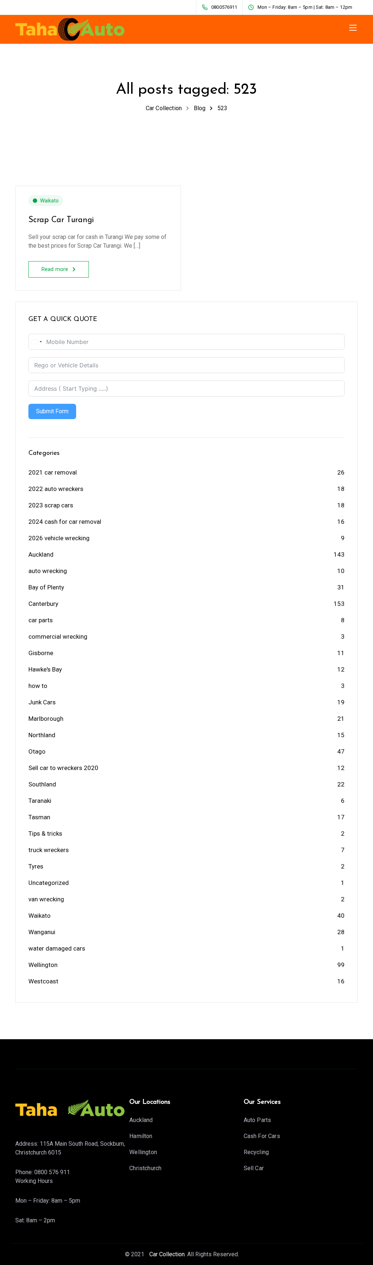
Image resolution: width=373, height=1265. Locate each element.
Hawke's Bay (45, 669)
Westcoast (43, 981)
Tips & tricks (45, 833)
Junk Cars (42, 702)
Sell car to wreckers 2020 (63, 767)
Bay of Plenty (46, 587)
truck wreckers (48, 850)
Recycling (256, 1152)
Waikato (49, 201)
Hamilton (140, 1136)
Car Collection (166, 1254)
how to (37, 685)
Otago (37, 751)
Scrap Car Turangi (61, 220)
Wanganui (41, 932)
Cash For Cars (262, 1136)
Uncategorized (48, 882)
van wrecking (46, 899)
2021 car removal (52, 472)
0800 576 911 (52, 1172)
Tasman (39, 817)
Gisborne (40, 653)
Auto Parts (257, 1120)
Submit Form (52, 411)
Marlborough (45, 718)
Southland (42, 784)
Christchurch (145, 1168)
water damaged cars (56, 948)
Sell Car (254, 1168)
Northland (41, 735)
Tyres (35, 866)
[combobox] (36, 341)
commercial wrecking (57, 636)
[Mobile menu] (353, 27)
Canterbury (43, 603)
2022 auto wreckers (55, 488)
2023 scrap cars (50, 505)
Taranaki (39, 800)
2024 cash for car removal (64, 521)
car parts (40, 620)
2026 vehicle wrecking (59, 538)
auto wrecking (47, 571)
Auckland (41, 554)
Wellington (43, 964)
